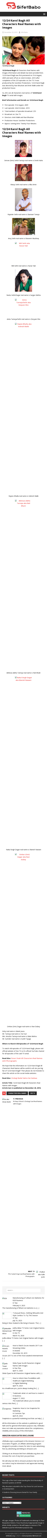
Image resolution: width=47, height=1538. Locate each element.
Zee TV (32, 1093)
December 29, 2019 (10, 32)
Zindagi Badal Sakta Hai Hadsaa (24, 1078)
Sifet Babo (24, 32)
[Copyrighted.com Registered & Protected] (23, 1516)
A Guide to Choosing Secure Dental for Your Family (19, 1492)
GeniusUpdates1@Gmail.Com (31, 1536)
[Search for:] (23, 1290)
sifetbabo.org (10, 1536)
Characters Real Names (17, 1093)
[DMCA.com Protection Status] (23, 1513)
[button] (43, 14)
